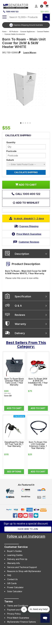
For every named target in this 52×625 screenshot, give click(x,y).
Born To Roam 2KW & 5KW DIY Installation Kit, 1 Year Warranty (38, 382)
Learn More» (29, 52)
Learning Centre (15, 555)
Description (22, 253)
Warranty (20, 323)
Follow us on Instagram (26, 536)
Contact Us (12, 579)
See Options (14, 471)
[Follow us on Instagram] (31, 515)
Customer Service (16, 546)
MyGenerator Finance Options (21, 622)
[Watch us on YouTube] (25, 515)
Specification (23, 296)
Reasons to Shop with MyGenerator (24, 571)
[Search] (46, 17)
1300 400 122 (12, 12)
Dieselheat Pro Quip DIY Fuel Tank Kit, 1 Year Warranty (14, 444)
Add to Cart (14, 408)
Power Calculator (15, 587)
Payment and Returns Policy (20, 609)
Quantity (10, 142)
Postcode (11, 151)
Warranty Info (13, 563)
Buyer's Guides (14, 551)
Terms (8, 601)
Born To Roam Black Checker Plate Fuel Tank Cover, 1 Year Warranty (14, 382)
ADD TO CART (27, 184)
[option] (25, 25)
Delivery (20, 333)
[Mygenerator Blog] (36, 515)
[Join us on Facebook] (15, 515)
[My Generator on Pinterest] (20, 515)
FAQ (9, 575)
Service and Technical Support (22, 567)
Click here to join (28, 529)
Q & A (18, 305)
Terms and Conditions (17, 605)
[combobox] (25, 17)
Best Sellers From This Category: (26, 344)
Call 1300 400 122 (27, 193)
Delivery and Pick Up (17, 559)
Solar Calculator (14, 591)
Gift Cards (12, 583)
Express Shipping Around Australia (28, 25)
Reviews (20, 314)
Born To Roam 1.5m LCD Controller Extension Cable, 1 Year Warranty (38, 445)
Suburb (10, 160)
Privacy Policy (14, 613)
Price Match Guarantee (18, 618)
